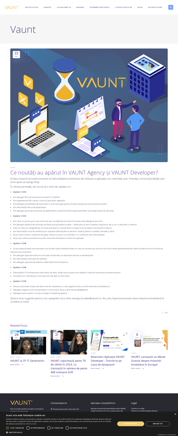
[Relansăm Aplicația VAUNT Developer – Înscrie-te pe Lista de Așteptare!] (109, 349)
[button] (59, 432)
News (12, 357)
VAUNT (13, 167)
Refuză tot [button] (158, 424)
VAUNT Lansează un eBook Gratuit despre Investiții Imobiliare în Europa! (148, 360)
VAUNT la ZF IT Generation (27, 360)
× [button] (175, 414)
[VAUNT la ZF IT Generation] (28, 353)
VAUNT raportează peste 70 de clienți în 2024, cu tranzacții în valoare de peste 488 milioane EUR (69, 366)
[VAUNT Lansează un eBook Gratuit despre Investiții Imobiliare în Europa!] (149, 349)
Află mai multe (31, 424)
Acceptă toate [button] (130, 424)
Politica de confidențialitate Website (144, 411)
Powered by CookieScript (167, 435)
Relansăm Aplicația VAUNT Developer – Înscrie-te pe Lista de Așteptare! (108, 360)
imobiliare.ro (82, 289)
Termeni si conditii (137, 408)
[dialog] (89, 424)
